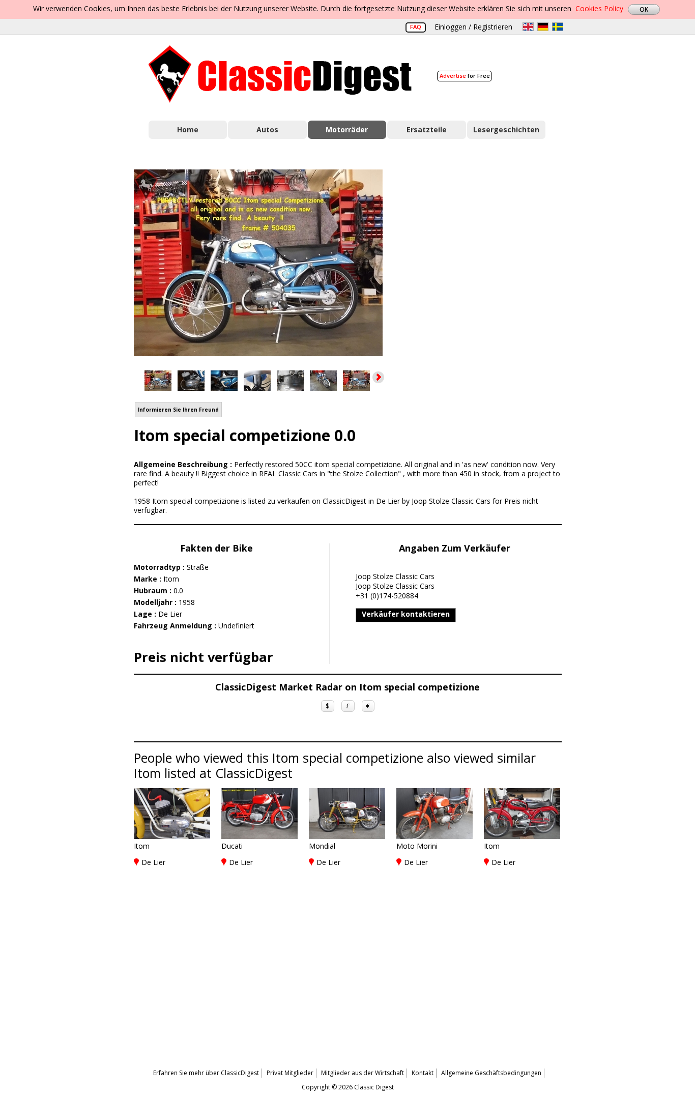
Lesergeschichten (506, 129)
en (528, 26)
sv (557, 26)
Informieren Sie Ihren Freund (178, 409)
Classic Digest (280, 74)
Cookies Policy (599, 8)
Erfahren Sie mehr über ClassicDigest (206, 1073)
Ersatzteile (427, 129)
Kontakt (422, 1073)
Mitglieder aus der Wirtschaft (362, 1073)
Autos (267, 129)
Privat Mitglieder (290, 1073)
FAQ (415, 27)
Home (187, 129)
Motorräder (347, 129)
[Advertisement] (482, 261)
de (542, 26)
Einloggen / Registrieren (473, 27)
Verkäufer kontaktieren (406, 614)
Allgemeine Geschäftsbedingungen (491, 1073)
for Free (465, 75)
